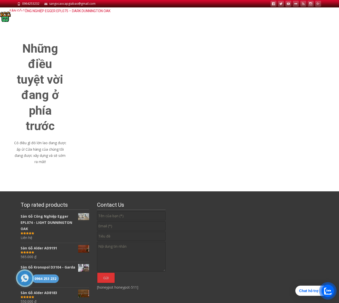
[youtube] (288, 4)
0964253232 (30, 3)
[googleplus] (318, 4)
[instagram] (311, 4)
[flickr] (296, 4)
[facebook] (273, 4)
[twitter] (281, 4)
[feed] (303, 4)
